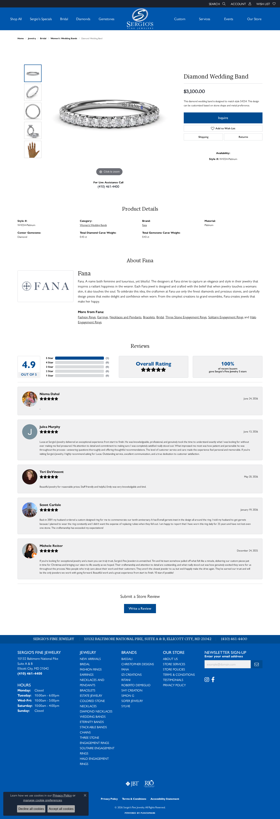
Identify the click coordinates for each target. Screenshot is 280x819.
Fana (144, 225)
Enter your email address (224, 656)
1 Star (49, 375)
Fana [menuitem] (125, 669)
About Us (170, 658)
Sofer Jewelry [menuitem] (132, 700)
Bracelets (149, 317)
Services (204, 18)
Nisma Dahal (50, 394)
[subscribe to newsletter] (256, 664)
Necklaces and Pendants (126, 317)
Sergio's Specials (41, 18)
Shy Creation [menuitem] (131, 690)
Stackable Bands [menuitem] (93, 727)
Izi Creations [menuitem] (131, 674)
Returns (243, 136)
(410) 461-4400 (108, 186)
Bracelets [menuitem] (87, 690)
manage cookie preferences (42, 800)
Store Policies (174, 669)
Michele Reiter (51, 546)
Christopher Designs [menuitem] (137, 664)
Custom (179, 18)
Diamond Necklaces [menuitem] (96, 711)
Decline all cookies (31, 808)
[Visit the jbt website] (132, 783)
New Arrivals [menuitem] (90, 658)
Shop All (16, 18)
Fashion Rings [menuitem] (91, 669)
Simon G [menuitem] (127, 695)
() (107, 358)
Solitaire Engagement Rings (225, 317)
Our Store (254, 18)
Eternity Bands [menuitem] (92, 721)
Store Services (174, 664)
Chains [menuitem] (85, 732)
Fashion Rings (87, 317)
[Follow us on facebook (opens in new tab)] (213, 679)
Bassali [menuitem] (126, 658)
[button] (217, 3)
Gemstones (106, 18)
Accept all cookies (61, 808)
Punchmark (148, 813)
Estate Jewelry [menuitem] (91, 695)
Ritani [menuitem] (125, 679)
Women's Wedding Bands (64, 38)
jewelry (32, 38)
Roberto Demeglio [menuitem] (135, 685)
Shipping (203, 136)
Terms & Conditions (179, 674)
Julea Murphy (50, 427)
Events (228, 18)
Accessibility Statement (164, 798)
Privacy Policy (174, 685)
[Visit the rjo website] (149, 783)
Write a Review (140, 608)
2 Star (49, 371)
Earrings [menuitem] (87, 674)
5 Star (49, 358)
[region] (109, 111)
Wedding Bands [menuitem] (93, 716)
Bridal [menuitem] (85, 664)
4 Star (49, 362)
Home (21, 38)
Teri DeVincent (52, 472)
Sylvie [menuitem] (125, 706)
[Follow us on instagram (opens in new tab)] (207, 679)
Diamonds (83, 18)
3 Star (49, 366)
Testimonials (173, 679)
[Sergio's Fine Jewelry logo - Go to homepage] (140, 18)
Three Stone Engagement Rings (186, 317)
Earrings (102, 317)
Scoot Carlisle (50, 505)
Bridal (64, 18)
